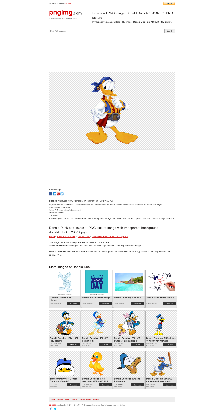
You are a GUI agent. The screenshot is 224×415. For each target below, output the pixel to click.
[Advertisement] (112, 53)
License (60, 399)
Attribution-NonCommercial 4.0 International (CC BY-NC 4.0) (86, 200)
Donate (74, 399)
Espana (68, 3)
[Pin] (58, 193)
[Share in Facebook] (50, 193)
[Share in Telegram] (54, 193)
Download (73, 304)
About (53, 399)
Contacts (96, 399)
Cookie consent (85, 399)
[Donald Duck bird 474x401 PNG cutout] (129, 364)
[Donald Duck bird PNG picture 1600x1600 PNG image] (161, 323)
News (67, 399)
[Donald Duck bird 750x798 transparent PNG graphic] (161, 364)
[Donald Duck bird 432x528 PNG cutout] (97, 323)
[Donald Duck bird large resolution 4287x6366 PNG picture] (97, 364)
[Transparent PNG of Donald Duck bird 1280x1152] (65, 363)
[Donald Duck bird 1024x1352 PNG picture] (64, 323)
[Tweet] (62, 193)
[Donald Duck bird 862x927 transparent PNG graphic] (129, 323)
